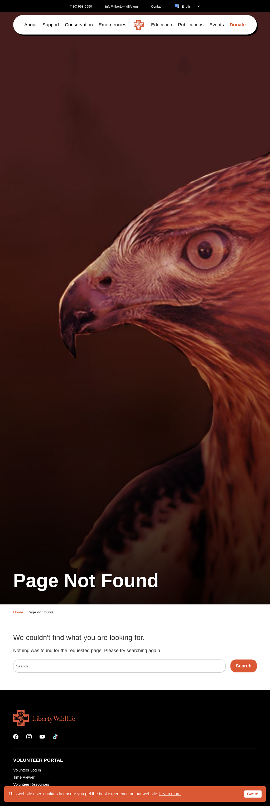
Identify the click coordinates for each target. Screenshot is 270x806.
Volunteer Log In (27, 770)
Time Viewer (24, 777)
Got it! (252, 794)
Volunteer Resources (31, 784)
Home (18, 612)
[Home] (138, 24)
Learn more (170, 794)
